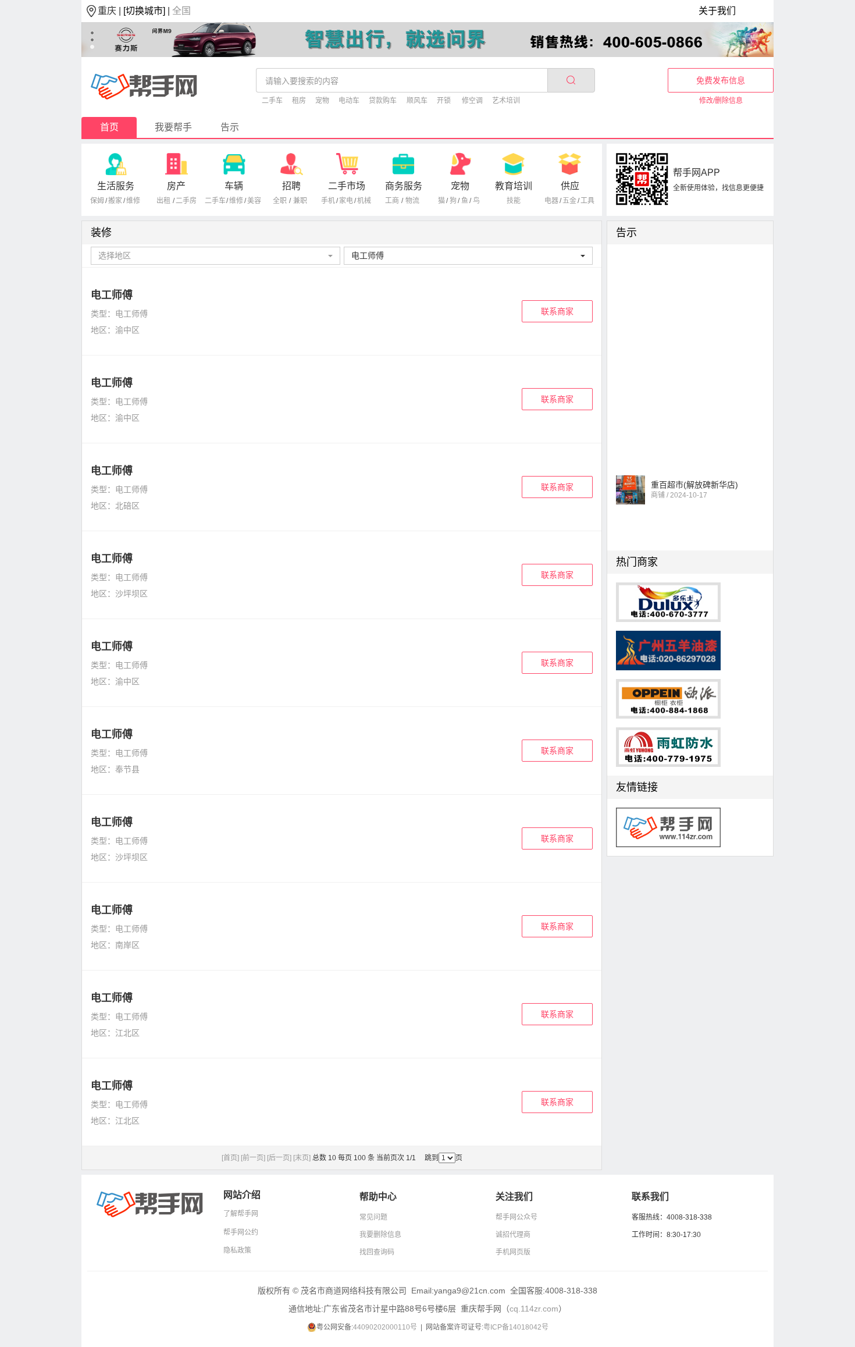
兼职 (300, 201)
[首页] (230, 1158)
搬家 (115, 201)
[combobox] (215, 256)
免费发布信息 (720, 80)
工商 (392, 201)
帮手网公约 (240, 1232)
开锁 (444, 101)
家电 (346, 201)
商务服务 (403, 186)
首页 (109, 127)
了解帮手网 (240, 1214)
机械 (364, 201)
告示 (229, 127)
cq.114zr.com (534, 1308)
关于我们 (717, 11)
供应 (570, 186)
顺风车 (417, 101)
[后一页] (279, 1158)
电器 (551, 201)
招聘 (291, 186)
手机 (328, 201)
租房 (299, 101)
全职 (280, 201)
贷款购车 (383, 101)
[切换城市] (144, 11)
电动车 (349, 101)
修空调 (472, 101)
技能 (514, 201)
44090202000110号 (385, 1327)
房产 (176, 186)
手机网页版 (513, 1252)
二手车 (272, 101)
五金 (569, 201)
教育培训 (513, 186)
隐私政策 (237, 1250)
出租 (163, 201)
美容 (254, 201)
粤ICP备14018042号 (515, 1327)
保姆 (97, 201)
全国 (181, 11)
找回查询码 (376, 1252)
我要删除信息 (380, 1235)
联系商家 (557, 311)
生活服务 (115, 186)
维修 (133, 201)
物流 (412, 201)
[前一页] (253, 1158)
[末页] (302, 1158)
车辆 (234, 186)
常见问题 (373, 1217)
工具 (587, 201)
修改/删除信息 (721, 101)
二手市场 (346, 186)
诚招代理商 (513, 1235)
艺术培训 (506, 101)
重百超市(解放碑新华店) (694, 479)
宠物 (322, 101)
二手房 (186, 201)
